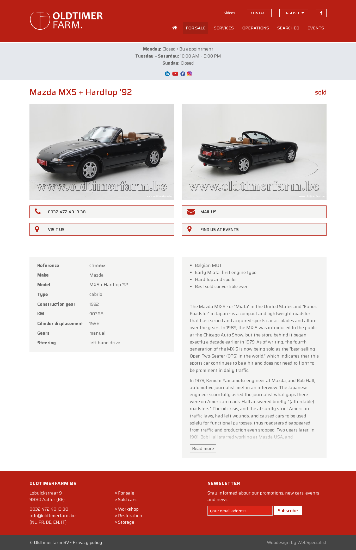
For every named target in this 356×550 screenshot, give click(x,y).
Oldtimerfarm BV (51, 542)
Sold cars (127, 499)
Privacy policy (87, 542)
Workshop (128, 509)
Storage (126, 522)
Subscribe (288, 510)
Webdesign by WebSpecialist (297, 542)
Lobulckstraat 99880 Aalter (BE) (47, 496)
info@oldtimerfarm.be (52, 515)
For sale (126, 493)
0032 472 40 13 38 (48, 509)
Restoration (130, 515)
